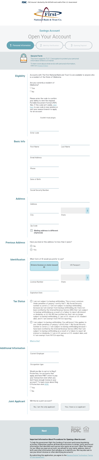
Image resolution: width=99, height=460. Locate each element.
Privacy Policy (42, 66)
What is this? (35, 341)
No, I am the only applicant (44, 407)
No (33, 92)
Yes (33, 88)
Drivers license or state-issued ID (44, 266)
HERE (46, 384)
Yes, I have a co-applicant (75, 407)
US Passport (75, 265)
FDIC (76, 429)
